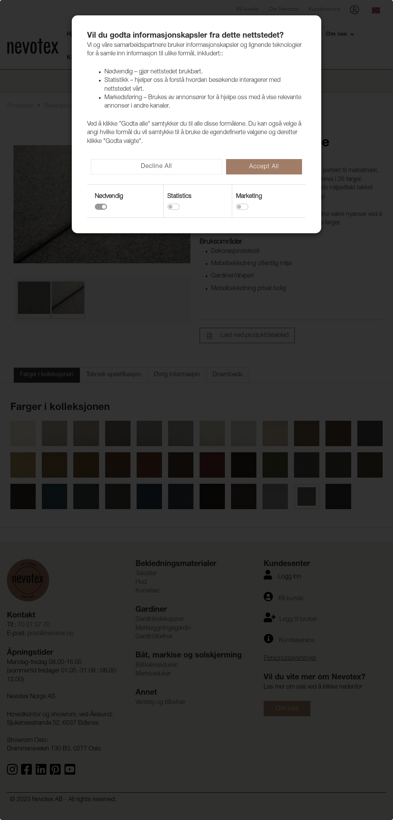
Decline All (156, 167)
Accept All (264, 167)
